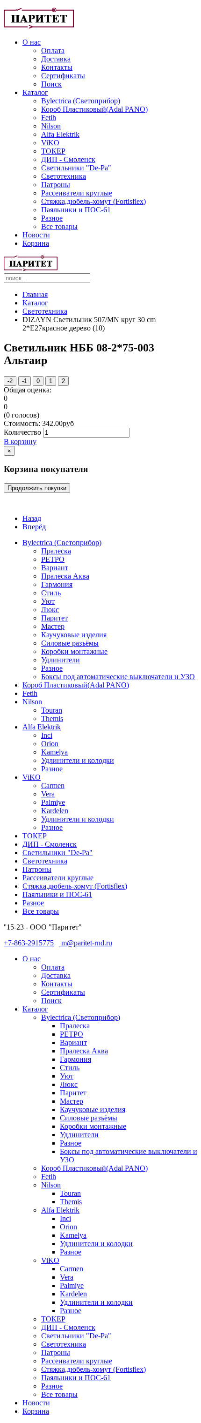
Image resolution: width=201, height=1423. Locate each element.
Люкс (50, 610)
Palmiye (53, 802)
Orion (49, 744)
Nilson (51, 126)
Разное (52, 218)
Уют (48, 601)
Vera (48, 794)
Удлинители (60, 660)
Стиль (51, 593)
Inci (46, 735)
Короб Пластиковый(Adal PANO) (94, 109)
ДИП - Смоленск (68, 159)
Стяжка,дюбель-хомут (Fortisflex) (93, 201)
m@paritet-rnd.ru (85, 943)
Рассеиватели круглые (76, 193)
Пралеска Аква (65, 576)
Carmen (53, 785)
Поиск (51, 84)
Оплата (53, 50)
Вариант (54, 568)
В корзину (20, 441)
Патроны (55, 185)
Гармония (56, 584)
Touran (51, 710)
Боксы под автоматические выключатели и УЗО (118, 677)
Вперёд (34, 527)
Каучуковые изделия (74, 635)
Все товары (59, 226)
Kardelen (54, 811)
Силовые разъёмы (70, 643)
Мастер (53, 626)
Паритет (54, 618)
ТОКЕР (53, 151)
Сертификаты (63, 76)
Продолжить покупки (36, 488)
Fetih (48, 117)
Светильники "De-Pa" (76, 168)
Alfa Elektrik (60, 134)
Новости (36, 235)
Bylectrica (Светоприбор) (80, 101)
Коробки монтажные (74, 651)
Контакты (56, 67)
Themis (52, 718)
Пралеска (56, 551)
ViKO (50, 143)
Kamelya (54, 752)
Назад (31, 518)
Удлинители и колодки (77, 760)
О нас (31, 42)
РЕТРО (53, 559)
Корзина (35, 243)
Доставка (56, 59)
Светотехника (63, 176)
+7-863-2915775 (29, 943)
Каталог (35, 92)
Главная (35, 294)
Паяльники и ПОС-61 (76, 210)
